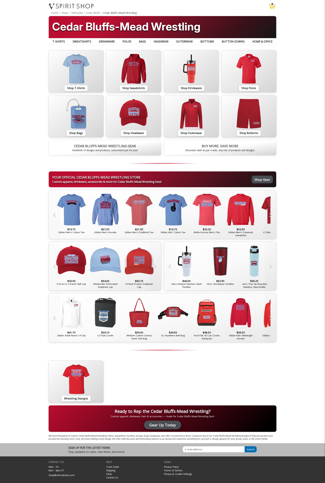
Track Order (112, 466)
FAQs (109, 474)
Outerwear (184, 41)
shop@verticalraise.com (62, 475)
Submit (251, 449)
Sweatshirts (82, 41)
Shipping (110, 470)
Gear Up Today (162, 425)
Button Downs (233, 41)
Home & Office (262, 41)
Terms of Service (173, 470)
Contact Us (112, 477)
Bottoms (207, 41)
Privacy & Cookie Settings (178, 474)
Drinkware (107, 41)
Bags (142, 41)
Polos (127, 41)
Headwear (161, 41)
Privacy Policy (171, 466)
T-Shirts (58, 41)
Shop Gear (262, 179)
